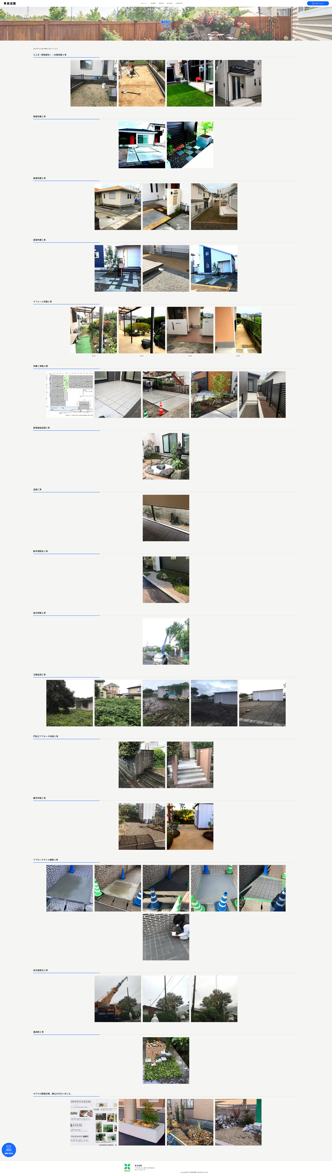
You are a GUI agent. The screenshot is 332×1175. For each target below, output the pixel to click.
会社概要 (153, 3)
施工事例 (169, 3)
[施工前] (93, 353)
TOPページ (144, 3)
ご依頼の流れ (179, 3)
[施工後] (142, 353)
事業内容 (161, 3)
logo (9, 3)
